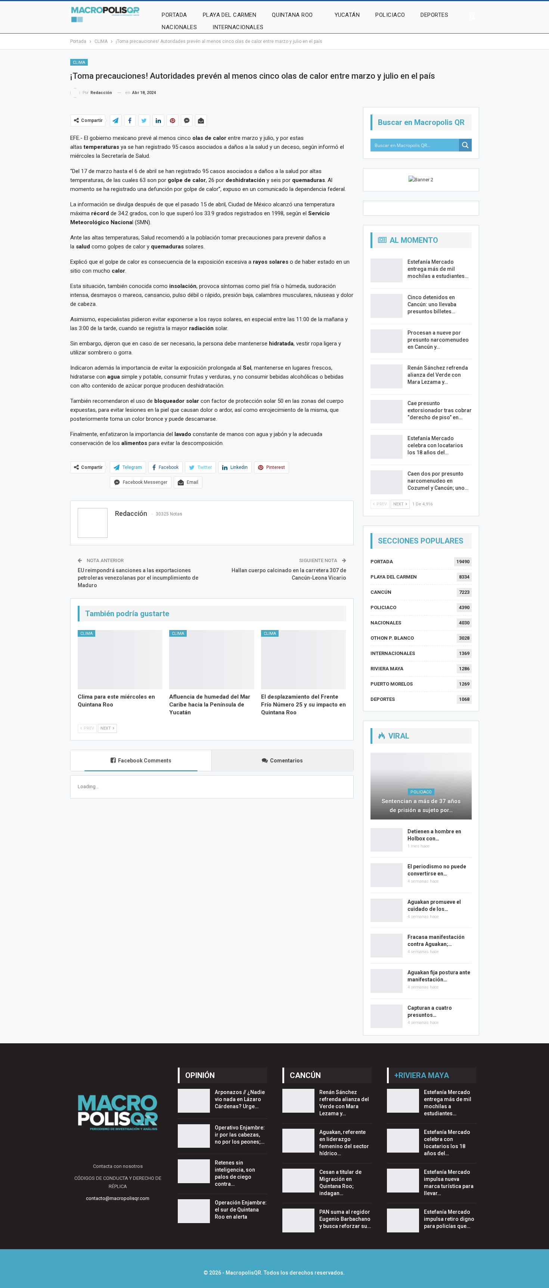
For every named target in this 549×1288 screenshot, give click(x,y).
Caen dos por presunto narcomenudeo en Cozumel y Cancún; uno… (437, 481)
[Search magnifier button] (465, 145)
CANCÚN (380, 592)
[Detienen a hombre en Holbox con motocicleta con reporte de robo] (386, 840)
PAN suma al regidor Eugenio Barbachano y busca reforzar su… (345, 1219)
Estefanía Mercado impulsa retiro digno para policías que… (449, 1219)
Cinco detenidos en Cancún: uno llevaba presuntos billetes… (431, 304)
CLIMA (79, 62)
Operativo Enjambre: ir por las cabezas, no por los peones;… (240, 1135)
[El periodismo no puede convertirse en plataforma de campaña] (386, 875)
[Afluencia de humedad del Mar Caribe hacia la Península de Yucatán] (211, 659)
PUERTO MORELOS (391, 684)
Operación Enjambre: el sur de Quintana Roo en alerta (241, 1210)
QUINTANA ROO (292, 15)
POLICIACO (390, 15)
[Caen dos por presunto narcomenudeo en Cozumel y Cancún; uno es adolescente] (386, 482)
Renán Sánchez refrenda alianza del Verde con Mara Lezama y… (437, 375)
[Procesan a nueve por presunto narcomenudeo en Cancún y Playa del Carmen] (386, 341)
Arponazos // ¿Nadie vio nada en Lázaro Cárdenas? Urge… (240, 1099)
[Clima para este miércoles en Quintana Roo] (120, 659)
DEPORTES (434, 15)
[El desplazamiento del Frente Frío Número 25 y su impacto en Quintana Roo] (303, 659)
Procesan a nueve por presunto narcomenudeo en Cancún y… (438, 340)
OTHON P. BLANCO (392, 638)
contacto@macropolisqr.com (117, 1198)
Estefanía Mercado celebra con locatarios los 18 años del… (435, 445)
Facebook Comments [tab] (144, 761)
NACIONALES (179, 27)
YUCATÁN (347, 15)
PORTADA (174, 15)
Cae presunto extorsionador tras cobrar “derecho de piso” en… (439, 410)
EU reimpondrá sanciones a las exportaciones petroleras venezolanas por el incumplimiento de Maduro (138, 577)
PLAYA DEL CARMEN (229, 15)
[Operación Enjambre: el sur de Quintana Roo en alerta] (194, 1211)
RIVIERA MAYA (386, 668)
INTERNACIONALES (238, 27)
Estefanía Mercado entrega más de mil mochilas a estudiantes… (437, 269)
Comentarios (286, 761)
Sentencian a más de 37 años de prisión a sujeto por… (421, 806)
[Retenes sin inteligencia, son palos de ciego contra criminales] (194, 1171)
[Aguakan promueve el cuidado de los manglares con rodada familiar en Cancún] (386, 910)
